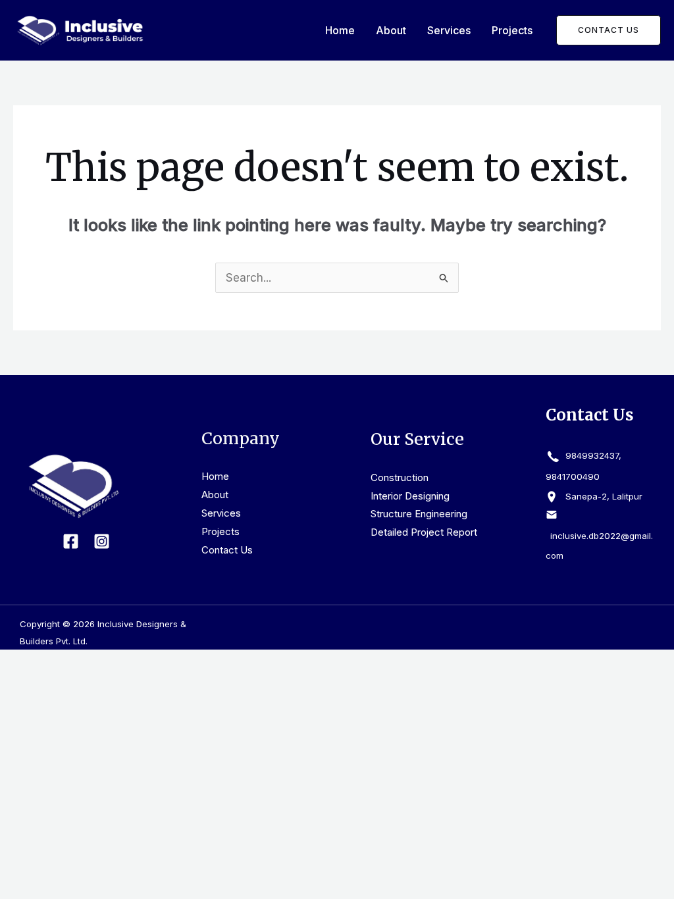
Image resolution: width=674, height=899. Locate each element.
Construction (399, 477)
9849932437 (591, 455)
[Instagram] (101, 541)
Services (449, 30)
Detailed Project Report (424, 532)
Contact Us (227, 550)
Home (340, 30)
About (391, 30)
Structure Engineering (419, 513)
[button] (608, 30)
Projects (512, 30)
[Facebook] (71, 541)
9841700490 (573, 476)
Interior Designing (410, 496)
